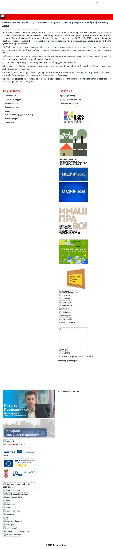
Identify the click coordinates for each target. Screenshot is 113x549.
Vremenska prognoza (69, 391)
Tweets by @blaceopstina (69, 361)
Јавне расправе (12, 107)
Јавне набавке (11, 103)
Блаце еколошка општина (71, 99)
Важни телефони (12, 119)
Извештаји (9, 122)
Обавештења (10, 96)
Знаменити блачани (69, 103)
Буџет (7, 111)
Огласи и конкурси (13, 99)
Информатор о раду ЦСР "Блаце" (19, 115)
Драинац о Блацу (67, 96)
